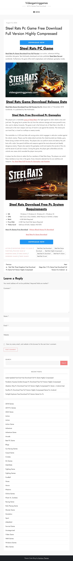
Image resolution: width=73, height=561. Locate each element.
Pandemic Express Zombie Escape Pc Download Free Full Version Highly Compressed (33, 382)
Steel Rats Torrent (42, 256)
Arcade (8, 436)
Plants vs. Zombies (11, 498)
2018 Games (10, 404)
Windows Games (12, 256)
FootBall (8, 477)
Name (6, 316)
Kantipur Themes (43, 558)
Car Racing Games (11, 449)
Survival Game (10, 526)
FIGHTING (9, 251)
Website (6, 335)
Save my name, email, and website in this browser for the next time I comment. (31, 344)
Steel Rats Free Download (44, 248)
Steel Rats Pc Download (43, 254)
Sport (7, 518)
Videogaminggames (36, 3)
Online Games (10, 494)
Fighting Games (10, 473)
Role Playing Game (12, 506)
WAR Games (10, 538)
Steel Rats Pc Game (59, 254)
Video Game (22, 254)
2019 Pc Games (11, 408)
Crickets (8, 457)
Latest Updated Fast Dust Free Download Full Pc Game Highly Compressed (29, 378)
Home (7, 481)
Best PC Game (27, 248)
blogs (7, 445)
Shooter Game (11, 254)
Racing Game (19, 251)
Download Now (36, 42)
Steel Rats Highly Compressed (53, 251)
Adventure (16, 248)
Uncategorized (10, 530)
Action (8, 248)
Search (8, 359)
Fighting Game (10, 469)
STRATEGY (9, 522)
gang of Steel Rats (30, 120)
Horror (8, 485)
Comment (7, 288)
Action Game (10, 424)
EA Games (9, 461)
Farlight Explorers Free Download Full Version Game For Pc (25, 394)
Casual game (10, 453)
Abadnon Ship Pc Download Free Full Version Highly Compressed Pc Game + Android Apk (35, 386)
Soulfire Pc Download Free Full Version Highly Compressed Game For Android (31, 390)
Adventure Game (11, 432)
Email (6, 325)
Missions (8, 489)
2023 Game (9, 412)
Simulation (9, 514)
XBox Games (24, 256)
